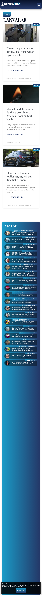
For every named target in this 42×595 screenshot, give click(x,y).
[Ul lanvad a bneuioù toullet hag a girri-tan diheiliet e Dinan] (21, 158)
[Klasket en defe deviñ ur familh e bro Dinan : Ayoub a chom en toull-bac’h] (21, 94)
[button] (39, 5)
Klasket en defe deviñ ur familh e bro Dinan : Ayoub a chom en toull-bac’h (20, 114)
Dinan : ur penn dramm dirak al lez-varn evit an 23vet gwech (20, 51)
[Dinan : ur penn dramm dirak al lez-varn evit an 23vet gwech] (21, 33)
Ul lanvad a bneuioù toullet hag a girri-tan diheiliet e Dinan (19, 176)
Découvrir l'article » (14, 70)
